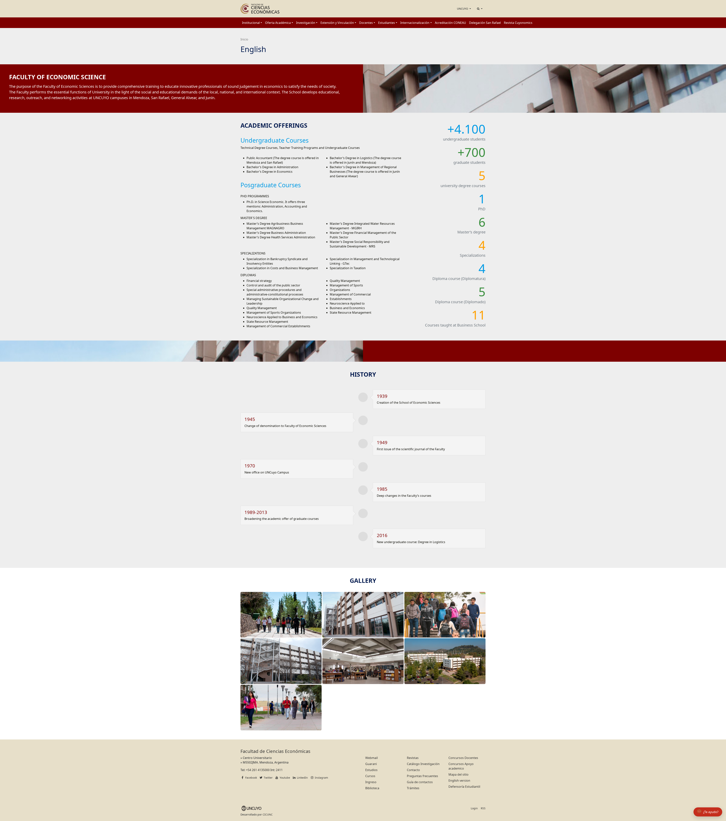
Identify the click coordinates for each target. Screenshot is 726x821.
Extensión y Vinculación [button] (337, 23)
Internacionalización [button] (414, 23)
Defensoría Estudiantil (464, 786)
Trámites (413, 788)
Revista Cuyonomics (518, 23)
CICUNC (268, 814)
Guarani (371, 764)
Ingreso (370, 782)
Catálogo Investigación (423, 764)
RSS (483, 808)
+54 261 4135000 (258, 770)
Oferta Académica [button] (278, 23)
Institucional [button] (251, 23)
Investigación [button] (305, 23)
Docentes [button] (366, 23)
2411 (279, 770)
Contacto (413, 770)
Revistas (413, 758)
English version (459, 780)
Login (474, 808)
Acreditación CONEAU (450, 23)
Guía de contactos (420, 782)
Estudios (371, 770)
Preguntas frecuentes (422, 776)
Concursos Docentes (463, 758)
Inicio (244, 39)
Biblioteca (372, 788)
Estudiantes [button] (386, 23)
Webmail (371, 758)
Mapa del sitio (458, 774)
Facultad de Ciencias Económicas (275, 751)
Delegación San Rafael (485, 23)
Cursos (370, 776)
